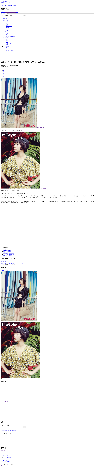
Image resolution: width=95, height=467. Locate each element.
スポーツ (8, 30)
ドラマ (7, 39)
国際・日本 (9, 26)
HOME (5, 18)
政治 (7, 23)
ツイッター (6, 455)
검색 (25, 15)
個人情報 (14, 430)
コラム (7, 34)
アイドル (8, 43)
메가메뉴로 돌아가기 (10, 12)
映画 (7, 42)
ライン (5, 458)
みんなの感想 (9, 50)
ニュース (5, 21)
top (1, 465)
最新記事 (5, 20)
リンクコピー (6, 461)
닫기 (17, 12)
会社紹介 (3, 430)
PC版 (10, 430)
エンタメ (5, 37)
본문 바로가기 (4, 1)
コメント (8, 49)
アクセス (8, 47)
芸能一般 (8, 45)
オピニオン (6, 31)
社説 (7, 33)
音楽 (7, 40)
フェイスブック (7, 457)
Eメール (5, 460)
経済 (7, 24)
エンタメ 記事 (4, 261)
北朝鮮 (7, 27)
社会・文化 (9, 29)
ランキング (6, 46)
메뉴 (3, 465)
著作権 (7, 430)
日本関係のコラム (10, 36)
